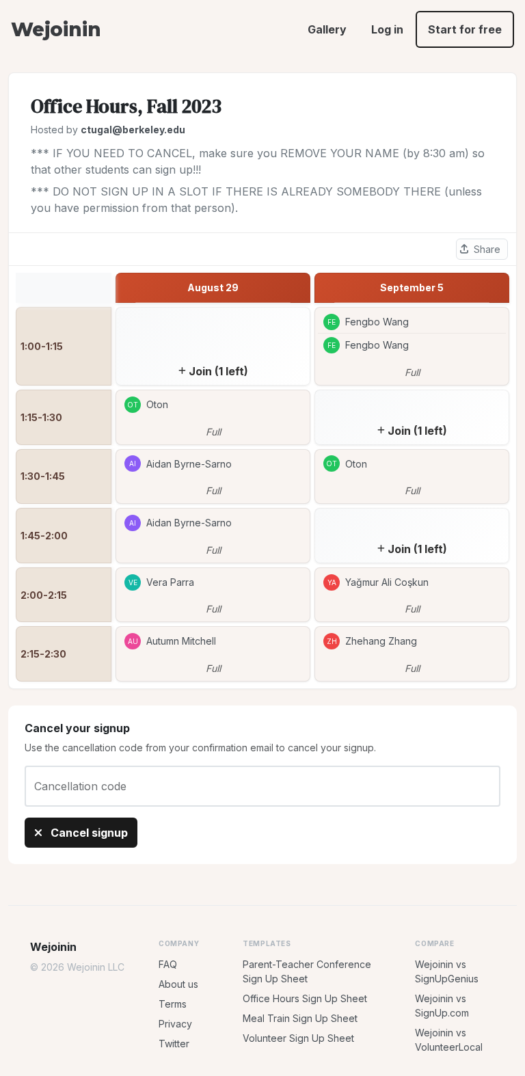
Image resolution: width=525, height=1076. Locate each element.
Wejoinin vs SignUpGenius (447, 971)
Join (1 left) (218, 371)
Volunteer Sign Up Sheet (298, 1038)
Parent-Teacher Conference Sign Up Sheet (307, 971)
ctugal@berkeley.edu (133, 129)
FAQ (168, 964)
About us (178, 984)
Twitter (174, 1043)
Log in (387, 29)
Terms (173, 1004)
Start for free (465, 29)
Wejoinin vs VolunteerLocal (449, 1040)
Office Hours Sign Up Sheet (305, 998)
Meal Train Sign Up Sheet (300, 1018)
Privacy (175, 1024)
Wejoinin (55, 29)
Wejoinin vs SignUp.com (442, 1006)
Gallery (327, 29)
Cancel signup (88, 832)
